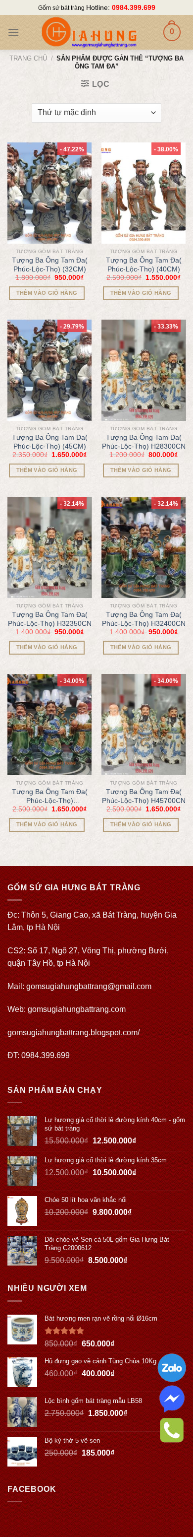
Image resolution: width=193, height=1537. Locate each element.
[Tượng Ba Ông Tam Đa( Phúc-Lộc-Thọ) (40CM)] (143, 193)
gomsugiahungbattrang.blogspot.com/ (73, 1032)
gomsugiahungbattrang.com (77, 1009)
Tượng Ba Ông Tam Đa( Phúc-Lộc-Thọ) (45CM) (50, 441)
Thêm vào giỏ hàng (47, 293)
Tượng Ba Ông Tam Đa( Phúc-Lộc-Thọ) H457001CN (50, 796)
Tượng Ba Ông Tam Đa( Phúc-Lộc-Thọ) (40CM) (144, 264)
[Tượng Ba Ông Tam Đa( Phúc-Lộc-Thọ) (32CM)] (49, 193)
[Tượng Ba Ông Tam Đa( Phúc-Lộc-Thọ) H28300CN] (143, 370)
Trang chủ (28, 58)
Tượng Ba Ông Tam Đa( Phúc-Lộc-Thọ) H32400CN (144, 618)
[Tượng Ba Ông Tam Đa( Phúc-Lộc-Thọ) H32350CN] (49, 547)
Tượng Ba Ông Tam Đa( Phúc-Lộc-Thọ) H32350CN (50, 618)
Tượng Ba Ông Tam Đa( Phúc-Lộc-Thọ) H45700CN (144, 796)
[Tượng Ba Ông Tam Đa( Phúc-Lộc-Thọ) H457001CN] (49, 724)
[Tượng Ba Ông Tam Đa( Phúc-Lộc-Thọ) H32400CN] (143, 547)
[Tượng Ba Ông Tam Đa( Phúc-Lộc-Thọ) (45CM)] (49, 370)
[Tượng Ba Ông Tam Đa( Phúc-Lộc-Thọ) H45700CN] (143, 724)
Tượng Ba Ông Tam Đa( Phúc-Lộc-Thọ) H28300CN (144, 441)
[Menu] (13, 32)
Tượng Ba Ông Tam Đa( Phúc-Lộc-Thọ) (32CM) (50, 264)
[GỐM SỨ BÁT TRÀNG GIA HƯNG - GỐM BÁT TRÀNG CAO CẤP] (89, 32)
